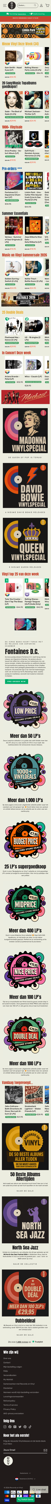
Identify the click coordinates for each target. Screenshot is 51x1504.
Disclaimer (8, 1388)
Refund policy (9, 1401)
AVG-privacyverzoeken (13, 1413)
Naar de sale (25, 1191)
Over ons (7, 1358)
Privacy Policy (9, 1409)
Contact (6, 1362)
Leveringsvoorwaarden (13, 1396)
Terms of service (10, 1405)
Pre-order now (16, 681)
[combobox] (26, 5)
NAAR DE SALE (25, 1335)
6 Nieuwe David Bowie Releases (25, 512)
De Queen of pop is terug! (25, 457)
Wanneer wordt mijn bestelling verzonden (21, 1392)
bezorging (22, 14)
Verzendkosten (9, 1375)
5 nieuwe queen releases (25, 567)
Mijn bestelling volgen (12, 1367)
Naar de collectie (25, 1264)
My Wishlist (8, 1379)
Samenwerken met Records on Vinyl (19, 1384)
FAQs (5, 1371)
